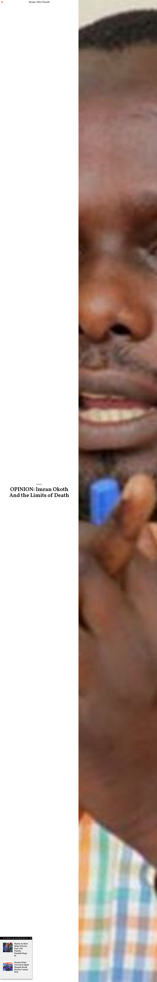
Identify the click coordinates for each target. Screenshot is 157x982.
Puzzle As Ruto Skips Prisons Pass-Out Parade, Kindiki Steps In (21, 949)
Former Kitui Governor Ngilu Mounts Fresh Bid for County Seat (21, 967)
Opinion (39, 484)
